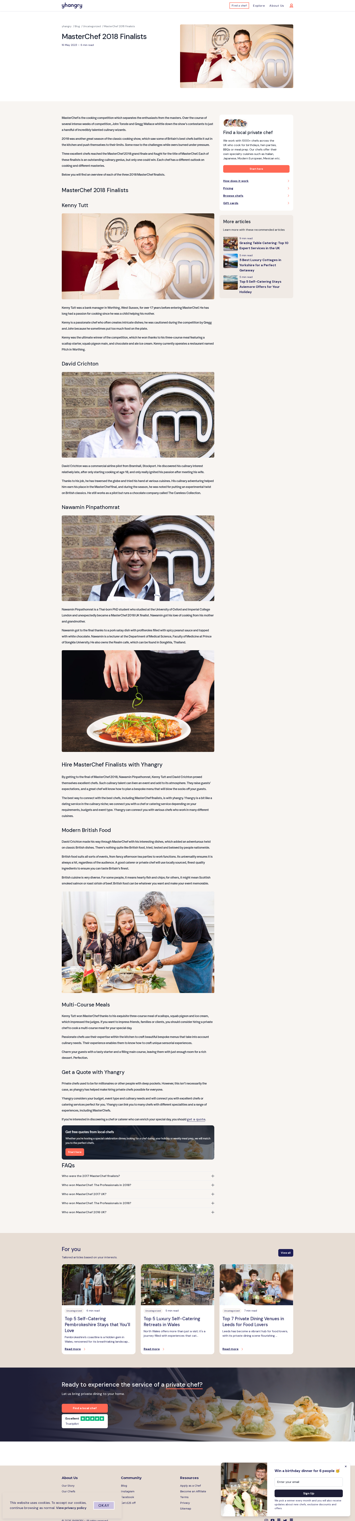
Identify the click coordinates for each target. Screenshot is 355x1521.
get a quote (196, 1119)
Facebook (127, 1497)
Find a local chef (85, 1408)
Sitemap (185, 1508)
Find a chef (239, 5)
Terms (184, 1497)
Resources (189, 1478)
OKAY (103, 1505)
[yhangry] (72, 5)
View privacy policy (71, 1508)
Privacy (185, 1503)
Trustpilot (72, 1424)
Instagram (127, 1491)
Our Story (68, 1485)
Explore (259, 6)
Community (131, 1478)
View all (286, 1252)
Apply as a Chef (190, 1485)
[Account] (288, 5)
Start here (75, 1152)
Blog (124, 1485)
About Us (276, 6)
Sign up (308, 1493)
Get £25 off (128, 1503)
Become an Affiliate (193, 1491)
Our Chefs (68, 1491)
